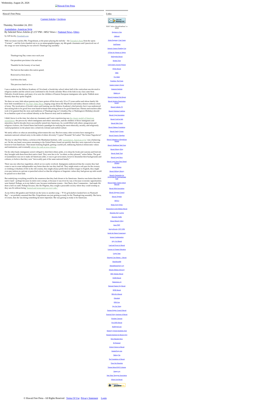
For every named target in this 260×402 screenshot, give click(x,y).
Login (104, 398)
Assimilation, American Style (18, 29)
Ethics (76, 32)
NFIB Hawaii (117, 290)
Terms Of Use (73, 398)
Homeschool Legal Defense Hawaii (116, 209)
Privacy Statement (89, 398)
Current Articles (48, 19)
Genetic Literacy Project (117, 85)
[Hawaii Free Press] (65, 6)
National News (65, 32)
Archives (61, 19)
